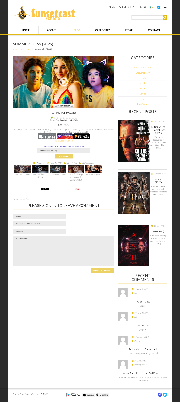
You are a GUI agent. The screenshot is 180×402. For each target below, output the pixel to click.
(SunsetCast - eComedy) (63, 141)
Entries (124, 7)
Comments (139, 7)
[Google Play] (151, 8)
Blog (77, 30)
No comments (88, 163)
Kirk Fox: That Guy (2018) (40, 175)
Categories (103, 30)
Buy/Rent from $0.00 (64, 106)
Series (143, 93)
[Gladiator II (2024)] (134, 193)
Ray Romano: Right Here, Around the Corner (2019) (75, 177)
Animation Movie (143, 67)
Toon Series (143, 104)
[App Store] (158, 8)
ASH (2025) (158, 231)
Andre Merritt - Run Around (143, 349)
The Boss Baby (142, 301)
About (51, 30)
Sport (143, 99)
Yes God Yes (143, 325)
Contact (154, 30)
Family (142, 77)
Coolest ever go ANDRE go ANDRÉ (143, 353)
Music (143, 88)
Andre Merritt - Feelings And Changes (142, 373)
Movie (142, 83)
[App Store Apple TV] (165, 8)
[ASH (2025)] (133, 245)
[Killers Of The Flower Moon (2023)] (134, 141)
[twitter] (165, 395)
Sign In (112, 7)
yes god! (142, 329)
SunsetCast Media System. (26, 394)
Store (129, 30)
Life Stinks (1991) (22, 174)
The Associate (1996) (93, 174)
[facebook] (160, 395)
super (142, 306)
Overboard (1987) (58, 174)
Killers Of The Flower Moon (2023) (158, 129)
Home (26, 30)
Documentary (143, 72)
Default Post (72, 163)
